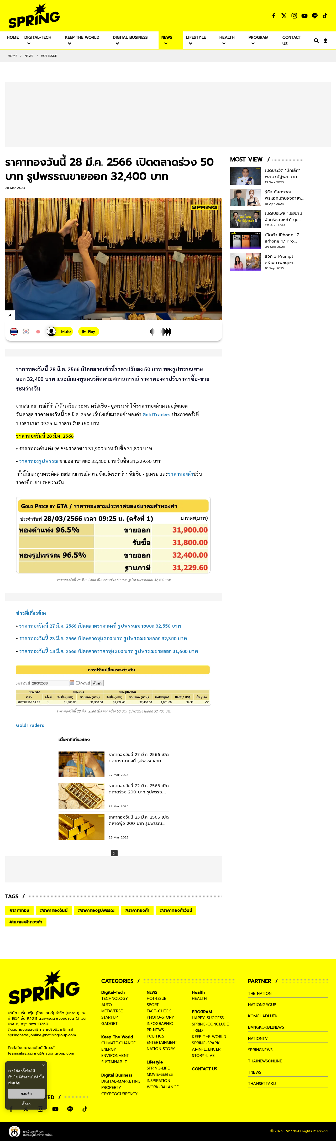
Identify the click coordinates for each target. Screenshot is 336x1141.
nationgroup (262, 1005)
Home (12, 55)
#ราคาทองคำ (137, 910)
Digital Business (116, 1075)
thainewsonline (265, 1061)
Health (198, 992)
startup (109, 1017)
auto (106, 1005)
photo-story (160, 1017)
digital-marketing (120, 1081)
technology (114, 998)
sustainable (114, 1062)
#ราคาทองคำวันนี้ (176, 910)
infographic (160, 1024)
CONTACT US (204, 1069)
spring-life (158, 1068)
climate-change (118, 1043)
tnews (254, 1072)
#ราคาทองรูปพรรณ (96, 910)
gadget (109, 1024)
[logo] (34, 16)
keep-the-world (209, 1037)
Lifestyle (155, 1062)
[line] (38, 315)
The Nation (259, 993)
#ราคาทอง (19, 910)
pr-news (155, 1030)
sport (153, 1005)
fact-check (159, 1011)
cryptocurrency (119, 1094)
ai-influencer (206, 1049)
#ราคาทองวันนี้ (53, 910)
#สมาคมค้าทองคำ (25, 922)
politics (155, 1036)
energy (108, 1049)
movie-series (160, 1074)
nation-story (161, 1049)
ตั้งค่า (26, 1104)
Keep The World (117, 1037)
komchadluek (262, 1016)
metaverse (112, 1011)
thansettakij (262, 1084)
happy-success (208, 1018)
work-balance (162, 1087)
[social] (274, 16)
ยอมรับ (26, 1093)
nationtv (258, 1038)
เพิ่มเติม (14, 1082)
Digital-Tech (113, 992)
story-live (203, 1055)
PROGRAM (202, 1012)
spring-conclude (210, 1024)
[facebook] (19, 315)
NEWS (29, 55)
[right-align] (315, 40)
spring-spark (205, 1043)
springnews (260, 1050)
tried (197, 1030)
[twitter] (29, 315)
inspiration (158, 1081)
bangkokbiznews (266, 1027)
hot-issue (156, 998)
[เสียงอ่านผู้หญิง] (60, 331)
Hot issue (49, 55)
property (111, 1087)
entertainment (162, 1042)
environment (115, 1055)
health (199, 998)
